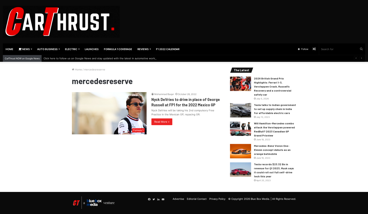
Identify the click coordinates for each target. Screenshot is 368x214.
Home (9, 49)
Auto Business (47, 49)
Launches (92, 49)
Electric (71, 49)
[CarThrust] (61, 22)
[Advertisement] (245, 12)
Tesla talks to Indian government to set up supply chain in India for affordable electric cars (275, 109)
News (26, 49)
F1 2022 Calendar (167, 49)
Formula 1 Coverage (118, 49)
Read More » (161, 121)
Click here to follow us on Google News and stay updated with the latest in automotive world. (100, 58)
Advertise (178, 198)
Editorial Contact (197, 198)
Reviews (143, 49)
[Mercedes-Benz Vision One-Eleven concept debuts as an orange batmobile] (240, 151)
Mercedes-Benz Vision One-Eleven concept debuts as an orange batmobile (272, 149)
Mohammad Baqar (164, 94)
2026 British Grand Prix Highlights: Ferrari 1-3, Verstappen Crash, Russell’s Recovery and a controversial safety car (272, 86)
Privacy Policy (217, 198)
